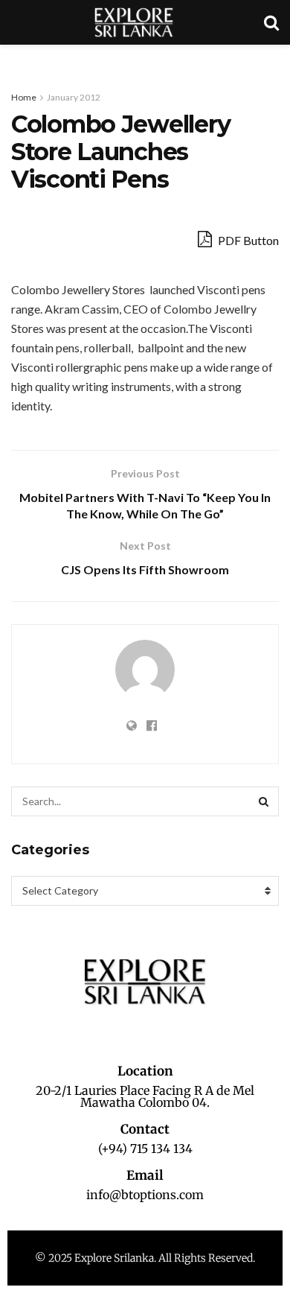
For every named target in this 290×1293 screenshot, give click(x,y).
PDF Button (247, 240)
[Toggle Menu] (19, 59)
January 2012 (73, 97)
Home (23, 97)
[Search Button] (264, 801)
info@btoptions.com (145, 1194)
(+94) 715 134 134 (145, 1148)
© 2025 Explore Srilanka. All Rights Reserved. (145, 1258)
